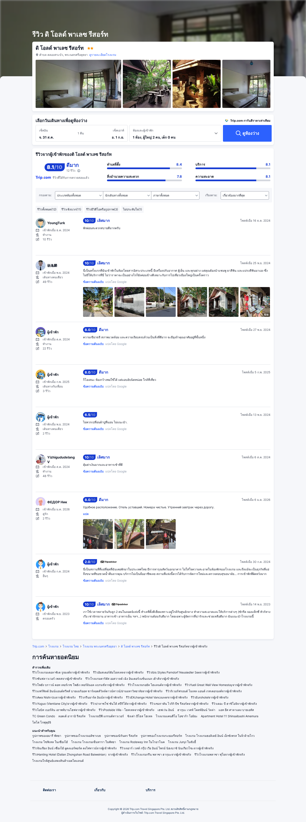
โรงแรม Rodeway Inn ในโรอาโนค (142, 742)
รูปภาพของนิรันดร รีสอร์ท (120, 735)
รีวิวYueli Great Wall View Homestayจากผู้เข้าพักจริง (218, 685)
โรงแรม (53, 646)
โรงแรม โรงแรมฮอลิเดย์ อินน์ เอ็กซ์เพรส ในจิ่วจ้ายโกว (220, 735)
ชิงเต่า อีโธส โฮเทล (139, 716)
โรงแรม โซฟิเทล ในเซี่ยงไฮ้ (50, 742)
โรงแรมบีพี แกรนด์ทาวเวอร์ (106, 716)
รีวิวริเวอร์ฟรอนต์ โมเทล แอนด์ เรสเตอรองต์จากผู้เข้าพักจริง (204, 691)
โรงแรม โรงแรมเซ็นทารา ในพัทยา (93, 742)
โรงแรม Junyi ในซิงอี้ (182, 742)
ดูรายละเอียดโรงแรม (102, 54)
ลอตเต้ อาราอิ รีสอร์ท (71, 716)
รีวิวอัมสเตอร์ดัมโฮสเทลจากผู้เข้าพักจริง (118, 672)
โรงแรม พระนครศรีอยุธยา (100, 646)
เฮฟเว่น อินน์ (166, 710)
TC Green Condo (43, 716)
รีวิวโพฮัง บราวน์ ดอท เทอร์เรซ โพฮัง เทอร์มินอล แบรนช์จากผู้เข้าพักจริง (78, 685)
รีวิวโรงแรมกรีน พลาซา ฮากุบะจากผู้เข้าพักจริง (161, 754)
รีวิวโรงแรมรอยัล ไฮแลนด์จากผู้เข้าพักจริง (155, 685)
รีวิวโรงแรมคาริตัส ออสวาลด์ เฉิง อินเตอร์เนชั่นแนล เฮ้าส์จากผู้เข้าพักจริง (132, 678)
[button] (272, 6)
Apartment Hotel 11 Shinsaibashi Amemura (229, 716)
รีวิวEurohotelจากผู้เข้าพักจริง (209, 697)
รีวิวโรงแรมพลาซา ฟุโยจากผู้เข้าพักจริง (219, 754)
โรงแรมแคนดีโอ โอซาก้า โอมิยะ (177, 716)
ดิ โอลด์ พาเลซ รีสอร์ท (135, 646)
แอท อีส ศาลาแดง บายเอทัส (236, 710)
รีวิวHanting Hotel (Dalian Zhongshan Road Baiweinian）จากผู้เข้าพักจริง (80, 754)
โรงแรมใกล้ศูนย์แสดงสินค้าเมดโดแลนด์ (58, 760)
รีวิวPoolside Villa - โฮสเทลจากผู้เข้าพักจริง (126, 710)
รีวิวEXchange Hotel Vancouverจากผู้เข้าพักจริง (157, 697)
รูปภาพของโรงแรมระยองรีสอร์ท (161, 735)
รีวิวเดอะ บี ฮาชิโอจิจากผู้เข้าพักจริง (234, 703)
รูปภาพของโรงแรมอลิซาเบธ (83, 735)
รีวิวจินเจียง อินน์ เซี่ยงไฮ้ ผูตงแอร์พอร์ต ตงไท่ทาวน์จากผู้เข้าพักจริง (74, 748)
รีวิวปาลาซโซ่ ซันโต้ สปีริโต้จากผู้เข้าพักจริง (119, 703)
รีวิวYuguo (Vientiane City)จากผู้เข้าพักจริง (59, 703)
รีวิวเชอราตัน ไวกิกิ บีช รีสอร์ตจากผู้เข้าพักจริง (179, 703)
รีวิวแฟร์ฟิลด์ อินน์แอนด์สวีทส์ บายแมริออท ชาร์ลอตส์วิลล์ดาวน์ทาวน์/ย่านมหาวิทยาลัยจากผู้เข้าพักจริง (97, 691)
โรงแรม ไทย (71, 646)
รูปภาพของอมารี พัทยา (46, 735)
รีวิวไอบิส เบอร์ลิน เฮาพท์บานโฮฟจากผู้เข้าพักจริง (63, 710)
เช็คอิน (43, 130)
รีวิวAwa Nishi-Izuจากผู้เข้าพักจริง (54, 697)
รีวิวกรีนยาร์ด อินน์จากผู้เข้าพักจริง (101, 697)
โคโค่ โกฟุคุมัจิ (41, 722)
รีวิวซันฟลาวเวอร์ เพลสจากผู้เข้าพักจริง (57, 678)
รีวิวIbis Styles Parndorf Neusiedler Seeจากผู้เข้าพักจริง (183, 672)
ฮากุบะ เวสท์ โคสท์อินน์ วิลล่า (196, 710)
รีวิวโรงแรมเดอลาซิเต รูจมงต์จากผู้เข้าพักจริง (61, 672)
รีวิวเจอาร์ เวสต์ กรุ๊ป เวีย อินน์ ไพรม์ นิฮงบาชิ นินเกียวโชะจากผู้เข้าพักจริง (167, 748)
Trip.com (38, 646)
